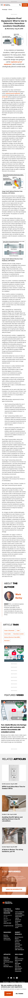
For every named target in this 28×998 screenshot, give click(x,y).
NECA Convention (19, 958)
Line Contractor (7, 940)
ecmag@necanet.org (8, 925)
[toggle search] (20, 5)
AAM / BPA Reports (19, 949)
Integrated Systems (19, 915)
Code (18, 630)
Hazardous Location (18, 634)
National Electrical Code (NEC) (12, 637)
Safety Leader (7, 938)
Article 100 (5, 97)
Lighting (17, 918)
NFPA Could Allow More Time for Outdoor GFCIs (13, 787)
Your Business (18, 924)
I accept (8, 993)
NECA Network (18, 968)
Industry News (18, 916)
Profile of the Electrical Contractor (18, 942)
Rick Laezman (7, 784)
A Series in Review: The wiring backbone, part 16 (12, 850)
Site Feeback (6, 982)
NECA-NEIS (17, 963)
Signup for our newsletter (14, 889)
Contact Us (6, 965)
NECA (16, 957)
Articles (10, 9)
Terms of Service (21, 982)
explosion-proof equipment (13, 93)
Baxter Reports (18, 945)
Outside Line (18, 919)
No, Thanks (19, 993)
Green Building (18, 913)
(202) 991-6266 (7, 923)
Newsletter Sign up (8, 966)
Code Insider (7, 634)
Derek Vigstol (7, 847)
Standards (7, 640)
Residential (17, 921)
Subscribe (6, 957)
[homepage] (7, 5)
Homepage (4, 9)
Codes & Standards (9, 630)
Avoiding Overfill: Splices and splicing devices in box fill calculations (12, 819)
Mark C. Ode (7, 814)
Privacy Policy (13, 982)
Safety (16, 923)
